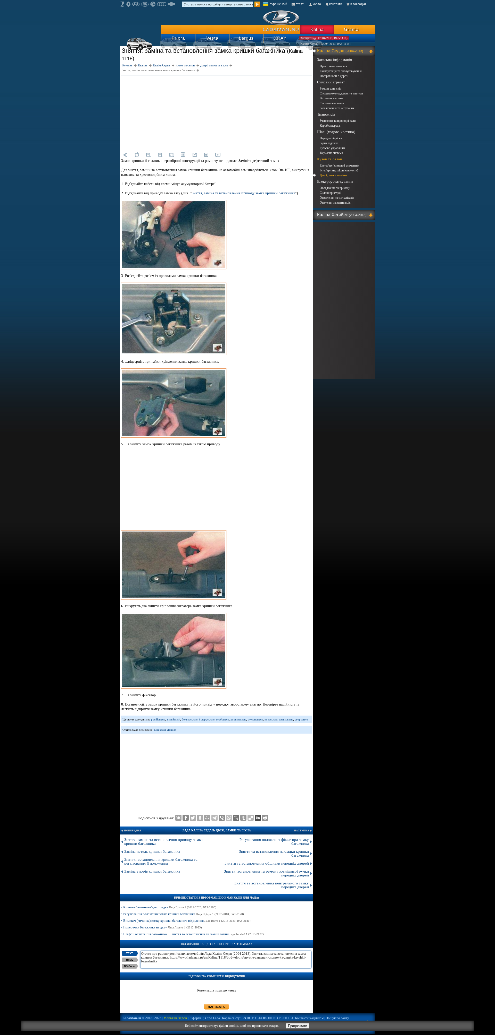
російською (158, 719)
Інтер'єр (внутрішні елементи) (339, 170)
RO (275, 1018)
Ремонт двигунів (330, 88)
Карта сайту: (231, 1018)
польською (271, 719)
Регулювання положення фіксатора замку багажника (274, 842)
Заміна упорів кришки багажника (152, 871)
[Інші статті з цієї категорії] (183, 154)
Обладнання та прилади (335, 188)
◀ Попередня (131, 830)
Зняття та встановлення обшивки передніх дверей (267, 863)
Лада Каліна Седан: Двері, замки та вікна (216, 830)
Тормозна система (331, 153)
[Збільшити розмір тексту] (160, 154)
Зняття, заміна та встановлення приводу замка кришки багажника (243, 193)
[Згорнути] (372, 51)
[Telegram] (214, 818)
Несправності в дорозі (334, 76)
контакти (335, 4)
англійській (173, 719)
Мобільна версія (175, 1018)
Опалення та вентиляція (335, 202)
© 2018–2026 (141, 1018)
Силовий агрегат (331, 82)
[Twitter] (193, 818)
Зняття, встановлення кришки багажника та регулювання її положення (160, 861)
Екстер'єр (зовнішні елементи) (339, 165)
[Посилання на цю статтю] (195, 154)
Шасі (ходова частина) (336, 132)
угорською (301, 719)
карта (317, 4)
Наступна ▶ (303, 830)
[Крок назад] (125, 154)
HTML (129, 959)
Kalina (317, 29)
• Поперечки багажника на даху (161, 927)
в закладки (358, 4)
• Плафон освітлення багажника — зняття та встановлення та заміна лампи (192, 934)
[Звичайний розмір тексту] (171, 154)
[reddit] (265, 818)
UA (260, 1018)
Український (278, 4)
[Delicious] (251, 818)
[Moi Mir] (207, 818)
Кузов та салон (329, 159)
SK (285, 1018)
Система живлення (332, 103)
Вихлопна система (331, 98)
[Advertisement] (216, 113)
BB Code (129, 966)
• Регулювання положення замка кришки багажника (182, 914)
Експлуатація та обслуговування (341, 71)
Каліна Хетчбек (341, 214)
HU (290, 1018)
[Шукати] (257, 4)
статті (300, 4)
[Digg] (258, 818)
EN (244, 1018)
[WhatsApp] (229, 818)
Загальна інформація (334, 60)
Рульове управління (332, 148)
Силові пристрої (330, 193)
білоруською (206, 719)
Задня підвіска (329, 143)
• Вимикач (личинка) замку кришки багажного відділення (186, 921)
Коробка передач (330, 125)
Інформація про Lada (204, 1018)
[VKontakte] (178, 818)
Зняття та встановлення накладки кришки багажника (274, 853)
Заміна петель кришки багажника (152, 851)
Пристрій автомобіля (333, 66)
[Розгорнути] (372, 215)
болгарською (189, 719)
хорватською (238, 719)
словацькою (286, 719)
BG (249, 1018)
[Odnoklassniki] (200, 818)
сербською (222, 719)
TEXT (129, 953)
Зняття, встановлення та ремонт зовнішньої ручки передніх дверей (266, 873)
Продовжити (297, 1026)
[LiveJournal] (236, 818)
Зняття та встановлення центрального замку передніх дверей (271, 885)
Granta (351, 29)
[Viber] (222, 818)
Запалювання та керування (337, 108)
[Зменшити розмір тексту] (148, 154)
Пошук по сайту (337, 1018)
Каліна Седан (340, 50)
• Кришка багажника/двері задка (168, 907)
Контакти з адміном (309, 1018)
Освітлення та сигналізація (337, 197)
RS (265, 1018)
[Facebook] (186, 818)
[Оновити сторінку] (137, 154)
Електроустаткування (335, 181)
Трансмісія (326, 114)
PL (281, 1018)
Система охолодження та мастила (341, 93)
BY (254, 1018)
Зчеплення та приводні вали (338, 121)
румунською (255, 719)
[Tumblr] (243, 818)
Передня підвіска (331, 138)
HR (270, 1018)
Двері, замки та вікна (333, 175)
